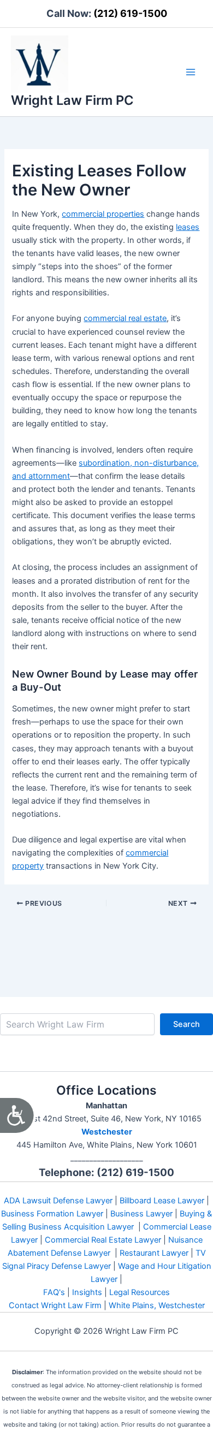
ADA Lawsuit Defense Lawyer (58, 1201)
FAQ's (54, 1292)
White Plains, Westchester (157, 1305)
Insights (87, 1292)
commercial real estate (125, 318)
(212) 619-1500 (130, 13)
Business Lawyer (141, 1214)
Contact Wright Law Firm (55, 1305)
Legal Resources (139, 1292)
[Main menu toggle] (190, 72)
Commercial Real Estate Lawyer (103, 1240)
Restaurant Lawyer (154, 1253)
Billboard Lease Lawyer (162, 1201)
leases (187, 227)
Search (186, 1024)
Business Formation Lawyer (52, 1214)
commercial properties (103, 214)
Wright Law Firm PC (72, 100)
